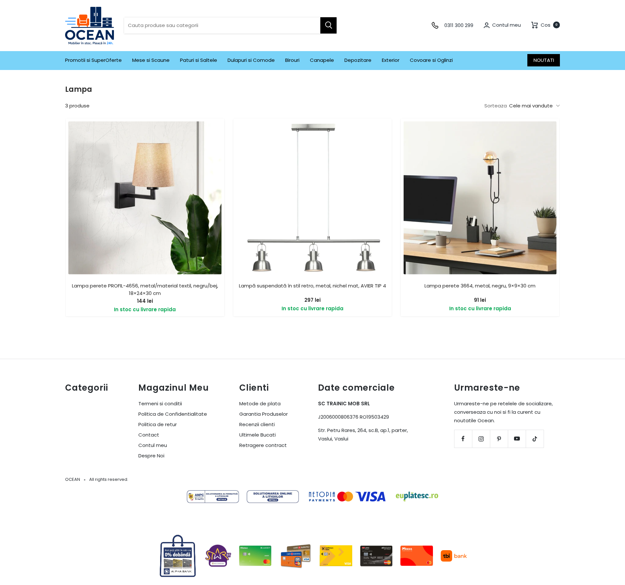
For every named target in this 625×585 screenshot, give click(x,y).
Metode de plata (260, 403)
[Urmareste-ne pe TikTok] (535, 439)
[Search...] (328, 25)
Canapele (322, 60)
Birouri (292, 60)
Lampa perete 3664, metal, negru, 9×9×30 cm (479, 285)
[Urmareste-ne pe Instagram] (481, 439)
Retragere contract (263, 445)
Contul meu (152, 445)
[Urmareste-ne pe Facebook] (463, 439)
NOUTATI (544, 60)
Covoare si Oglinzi (431, 60)
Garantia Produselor (263, 414)
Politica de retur (157, 424)
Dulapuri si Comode (251, 60)
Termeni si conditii (160, 403)
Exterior (390, 60)
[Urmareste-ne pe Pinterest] (499, 439)
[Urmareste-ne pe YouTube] (517, 439)
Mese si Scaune (151, 60)
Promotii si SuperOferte (93, 60)
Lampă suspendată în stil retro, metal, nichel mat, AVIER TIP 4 (312, 285)
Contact (148, 434)
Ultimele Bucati (257, 434)
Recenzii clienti (257, 424)
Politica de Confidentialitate (172, 414)
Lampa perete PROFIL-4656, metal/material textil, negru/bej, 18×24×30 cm (145, 289)
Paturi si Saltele (198, 60)
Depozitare (357, 60)
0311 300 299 (458, 25)
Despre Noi (151, 455)
